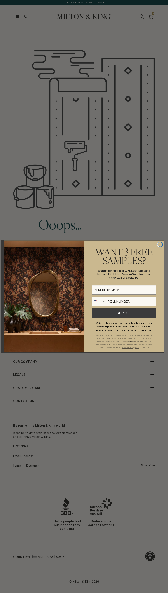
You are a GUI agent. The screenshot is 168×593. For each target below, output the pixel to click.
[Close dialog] (160, 244)
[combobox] (99, 301)
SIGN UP (124, 313)
